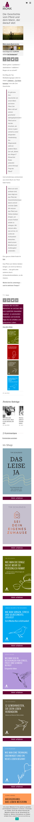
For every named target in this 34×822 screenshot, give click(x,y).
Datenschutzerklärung (23, 816)
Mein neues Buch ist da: (11, 44)
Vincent (7, 294)
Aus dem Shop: (8, 327)
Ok (17, 818)
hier (4, 259)
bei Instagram (12, 54)
